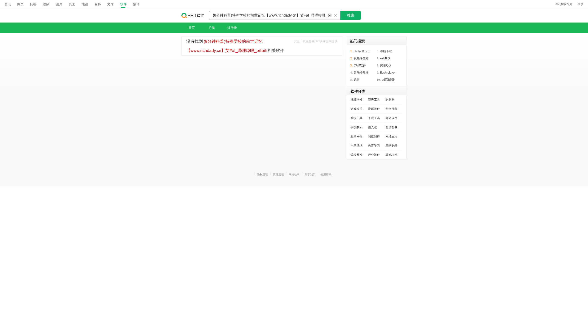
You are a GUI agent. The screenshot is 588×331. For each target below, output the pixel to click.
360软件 (192, 15)
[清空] (335, 15)
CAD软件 (360, 65)
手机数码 (356, 127)
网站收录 (294, 174)
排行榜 (232, 28)
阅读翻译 (374, 136)
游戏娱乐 (356, 109)
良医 (72, 4)
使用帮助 (325, 174)
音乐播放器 (361, 72)
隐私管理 (262, 174)
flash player (388, 72)
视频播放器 (361, 58)
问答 (33, 4)
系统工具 (356, 118)
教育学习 (374, 145)
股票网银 (356, 136)
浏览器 (389, 99)
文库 (110, 4)
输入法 (372, 127)
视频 (46, 4)
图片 (59, 4)
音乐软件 (374, 109)
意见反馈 (278, 174)
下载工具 (374, 118)
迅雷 (357, 79)
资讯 (7, 4)
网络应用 (391, 136)
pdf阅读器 (388, 79)
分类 (212, 28)
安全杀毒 (391, 109)
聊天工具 (374, 99)
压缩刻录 (391, 145)
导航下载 (386, 51)
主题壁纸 (356, 145)
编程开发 (356, 155)
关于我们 (310, 174)
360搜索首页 (563, 4)
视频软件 (356, 99)
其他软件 (391, 155)
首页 (191, 28)
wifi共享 (385, 58)
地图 (85, 4)
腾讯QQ (385, 65)
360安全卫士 (362, 51)
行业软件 (374, 155)
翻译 (136, 4)
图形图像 (391, 127)
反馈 (580, 4)
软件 (123, 4)
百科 (97, 4)
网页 (20, 4)
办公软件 (391, 118)
